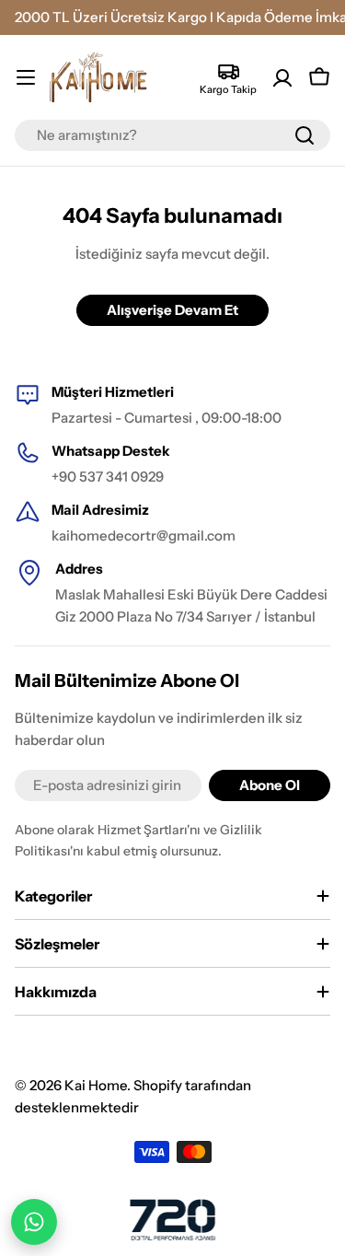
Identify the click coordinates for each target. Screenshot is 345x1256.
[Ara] (304, 135)
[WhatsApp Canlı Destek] (34, 1222)
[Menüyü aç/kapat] (26, 77)
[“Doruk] (173, 1219)
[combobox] (172, 135)
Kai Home (95, 1085)
